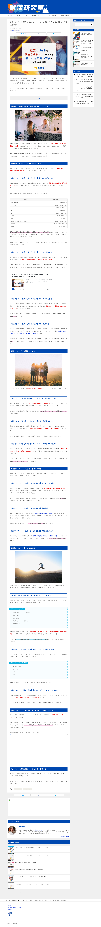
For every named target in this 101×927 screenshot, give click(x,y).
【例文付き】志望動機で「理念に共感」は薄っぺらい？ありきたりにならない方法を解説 (84, 96)
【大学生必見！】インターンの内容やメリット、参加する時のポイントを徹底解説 (32, 884)
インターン (44, 15)
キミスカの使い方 (65, 15)
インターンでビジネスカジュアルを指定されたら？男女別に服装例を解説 (87, 49)
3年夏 (16, 789)
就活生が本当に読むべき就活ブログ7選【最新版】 (25, 862)
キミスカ (62, 830)
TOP (14, 900)
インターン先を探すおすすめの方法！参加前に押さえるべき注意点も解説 (30, 876)
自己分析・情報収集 (27, 789)
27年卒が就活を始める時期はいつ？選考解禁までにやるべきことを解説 (54, 893)
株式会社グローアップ (41, 830)
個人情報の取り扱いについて (14, 907)
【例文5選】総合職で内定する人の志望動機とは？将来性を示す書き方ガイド (84, 103)
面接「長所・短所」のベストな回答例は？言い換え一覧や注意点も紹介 (87, 56)
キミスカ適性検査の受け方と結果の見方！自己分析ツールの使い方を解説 (87, 34)
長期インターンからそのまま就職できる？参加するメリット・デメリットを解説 (31, 855)
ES (26, 15)
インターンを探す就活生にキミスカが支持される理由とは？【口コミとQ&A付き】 (87, 42)
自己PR (18, 15)
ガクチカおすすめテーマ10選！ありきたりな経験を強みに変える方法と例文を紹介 (84, 81)
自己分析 (10, 15)
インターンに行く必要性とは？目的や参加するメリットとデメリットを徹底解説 (31, 847)
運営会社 (10, 905)
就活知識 (12, 30)
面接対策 (34, 15)
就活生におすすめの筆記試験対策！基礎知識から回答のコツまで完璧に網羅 (23, 893)
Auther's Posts (65, 836)
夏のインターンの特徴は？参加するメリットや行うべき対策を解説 (29, 869)
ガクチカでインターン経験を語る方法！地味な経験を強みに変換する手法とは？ (84, 88)
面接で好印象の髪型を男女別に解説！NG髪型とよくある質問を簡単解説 (87, 63)
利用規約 (10, 909)
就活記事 (54, 15)
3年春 (20, 789)
